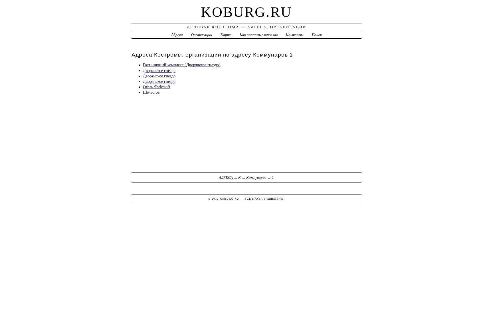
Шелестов (151, 92)
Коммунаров (256, 177)
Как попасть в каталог (259, 35)
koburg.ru (246, 12)
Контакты (295, 35)
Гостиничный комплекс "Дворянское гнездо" (182, 65)
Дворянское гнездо (159, 70)
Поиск (317, 35)
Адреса (177, 35)
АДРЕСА (226, 177)
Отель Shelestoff (156, 87)
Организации (201, 35)
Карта (226, 35)
